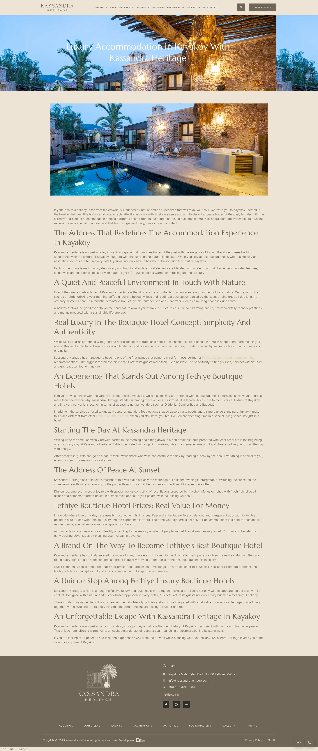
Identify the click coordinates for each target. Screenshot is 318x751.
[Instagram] (176, 704)
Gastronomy (143, 7)
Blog (202, 7)
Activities (159, 7)
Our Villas (115, 7)
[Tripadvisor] (186, 704)
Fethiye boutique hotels (112, 416)
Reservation (263, 7)
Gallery (192, 7)
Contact (212, 7)
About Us (101, 7)
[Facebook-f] (166, 704)
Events (128, 7)
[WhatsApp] (299, 742)
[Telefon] (309, 742)
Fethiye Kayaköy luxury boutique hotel (228, 357)
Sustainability (175, 7)
